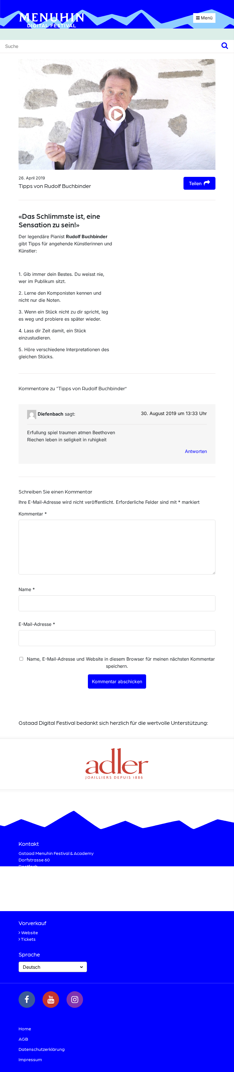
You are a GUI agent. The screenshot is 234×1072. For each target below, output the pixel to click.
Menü (206, 18)
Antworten (196, 451)
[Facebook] (27, 999)
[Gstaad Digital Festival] (51, 20)
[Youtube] (51, 999)
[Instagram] (74, 999)
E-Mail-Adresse (37, 624)
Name (27, 589)
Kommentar (33, 514)
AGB (23, 1039)
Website (29, 932)
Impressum (30, 1059)
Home (25, 1028)
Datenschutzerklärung (42, 1049)
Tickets (28, 939)
